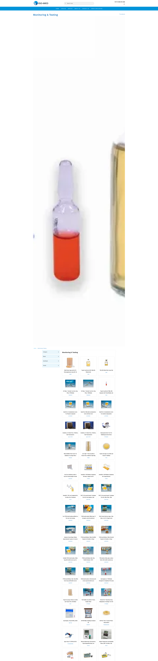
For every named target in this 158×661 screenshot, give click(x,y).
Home (35, 348)
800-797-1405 (121, 1)
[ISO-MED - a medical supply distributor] (41, 3)
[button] (124, 4)
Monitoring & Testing (42, 348)
